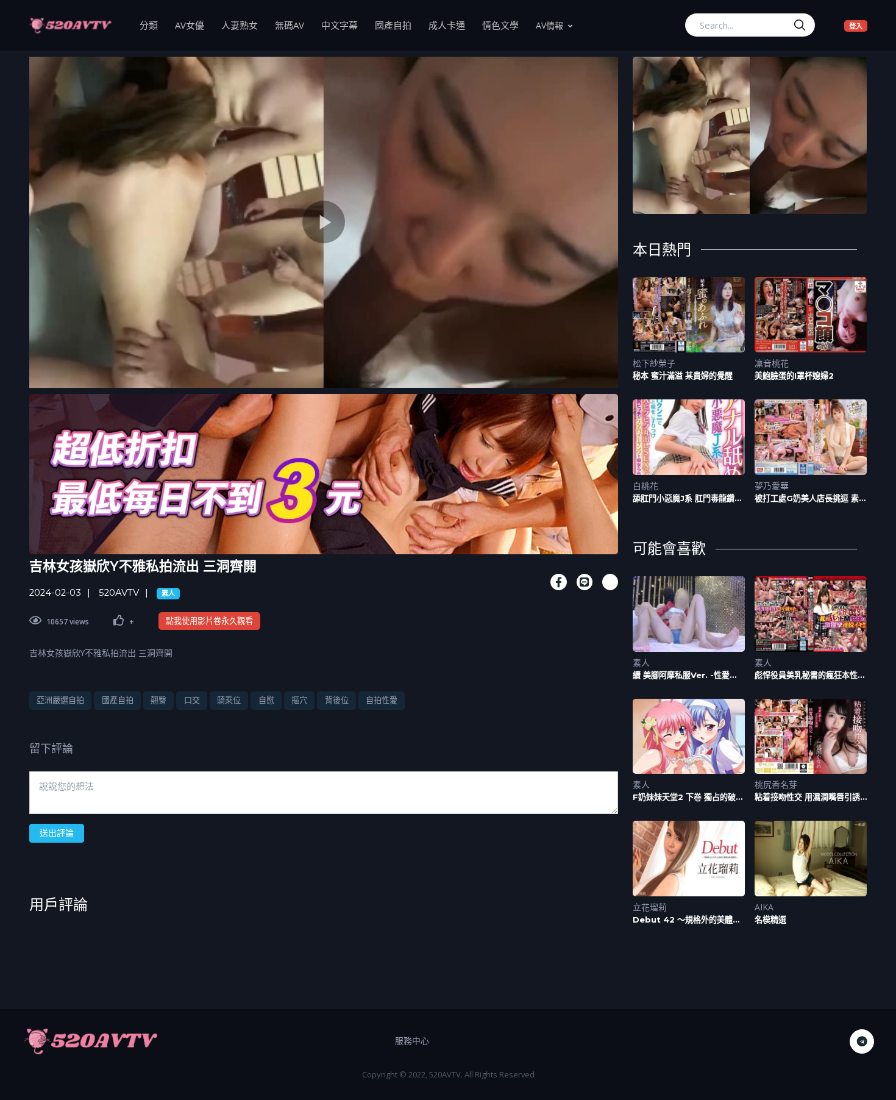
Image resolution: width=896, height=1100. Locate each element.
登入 (858, 25)
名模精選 (770, 919)
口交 (192, 700)
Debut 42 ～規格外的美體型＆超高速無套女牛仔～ (687, 920)
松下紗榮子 (654, 363)
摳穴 (299, 700)
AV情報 (549, 25)
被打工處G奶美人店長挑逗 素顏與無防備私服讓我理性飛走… (811, 498)
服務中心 (412, 1040)
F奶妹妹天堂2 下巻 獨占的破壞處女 (688, 797)
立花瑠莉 (650, 907)
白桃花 (645, 485)
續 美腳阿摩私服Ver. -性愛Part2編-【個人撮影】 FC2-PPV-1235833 (686, 675)
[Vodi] (70, 25)
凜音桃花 (772, 363)
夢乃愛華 (772, 485)
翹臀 (158, 700)
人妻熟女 (243, 24)
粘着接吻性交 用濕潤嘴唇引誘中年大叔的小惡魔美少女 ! (807, 797)
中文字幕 (343, 24)
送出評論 (57, 832)
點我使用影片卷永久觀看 (209, 620)
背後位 (337, 700)
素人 (168, 593)
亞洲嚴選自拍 (60, 700)
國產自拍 (397, 24)
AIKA (764, 907)
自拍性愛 (381, 700)
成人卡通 (451, 24)
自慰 (266, 700)
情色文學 (504, 24)
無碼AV (294, 24)
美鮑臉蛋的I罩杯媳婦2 (794, 375)
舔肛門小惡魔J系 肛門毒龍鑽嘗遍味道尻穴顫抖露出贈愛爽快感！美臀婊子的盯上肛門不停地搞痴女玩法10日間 (688, 498)
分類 (153, 24)
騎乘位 (229, 700)
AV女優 (194, 24)
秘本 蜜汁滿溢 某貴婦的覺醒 (683, 375)
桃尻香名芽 (776, 784)
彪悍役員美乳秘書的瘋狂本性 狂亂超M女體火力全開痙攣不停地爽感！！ (810, 675)
